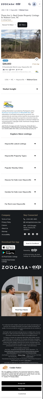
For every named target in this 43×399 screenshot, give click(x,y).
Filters (24, 25)
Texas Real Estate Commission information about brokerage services (21, 351)
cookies (8, 371)
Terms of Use (6, 219)
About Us (5, 228)
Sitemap (4, 231)
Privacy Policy (6, 222)
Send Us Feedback (32, 243)
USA (6, 80)
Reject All (21, 389)
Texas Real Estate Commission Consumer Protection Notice (21, 353)
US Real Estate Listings (9, 257)
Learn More (27, 360)
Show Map (21, 355)
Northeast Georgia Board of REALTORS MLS (16, 112)
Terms (6, 376)
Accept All (21, 383)
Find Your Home (21, 310)
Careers (4, 225)
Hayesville (20, 80)
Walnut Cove (32, 80)
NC (12, 80)
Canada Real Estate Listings (8, 260)
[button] (21, 89)
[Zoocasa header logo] (10, 4)
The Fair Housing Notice (27, 356)
